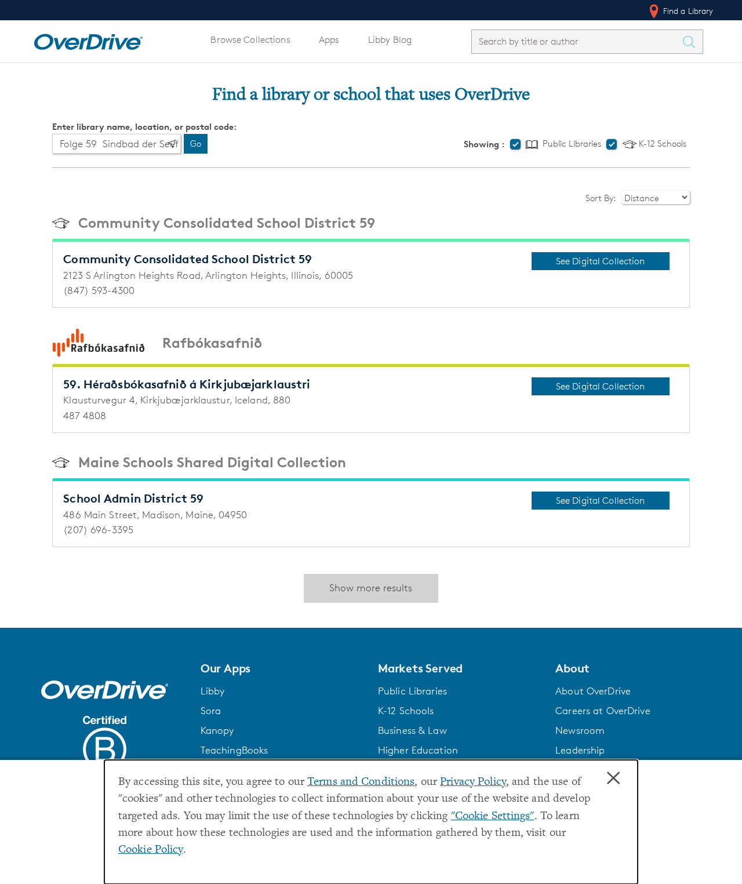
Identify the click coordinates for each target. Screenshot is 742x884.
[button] (282, 668)
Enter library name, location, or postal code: (144, 126)
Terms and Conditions (360, 782)
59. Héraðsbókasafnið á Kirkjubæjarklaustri (186, 384)
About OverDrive (593, 691)
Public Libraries (570, 144)
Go (195, 143)
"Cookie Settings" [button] (492, 816)
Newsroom (580, 730)
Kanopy (217, 730)
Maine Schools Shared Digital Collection (212, 462)
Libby (213, 691)
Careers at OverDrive (602, 710)
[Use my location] (171, 143)
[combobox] (577, 41)
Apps (329, 39)
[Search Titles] (692, 41)
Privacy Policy (473, 782)
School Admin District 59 (133, 498)
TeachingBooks (234, 750)
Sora (211, 710)
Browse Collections (250, 39)
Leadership (580, 750)
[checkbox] (515, 144)
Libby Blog (390, 39)
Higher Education (418, 750)
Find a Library (687, 11)
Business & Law (412, 730)
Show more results (370, 588)
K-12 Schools (661, 144)
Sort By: (601, 197)
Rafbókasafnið (212, 342)
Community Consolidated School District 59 (226, 222)
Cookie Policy (150, 850)
